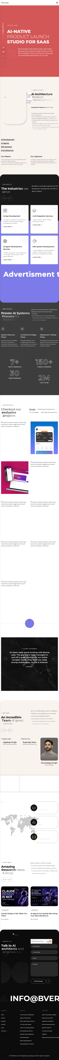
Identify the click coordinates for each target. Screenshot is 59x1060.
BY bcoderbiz (4, 919)
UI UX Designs (34, 412)
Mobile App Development (46, 409)
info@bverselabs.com (3, 27)
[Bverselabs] (5, 3)
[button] (3, 198)
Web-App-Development (49, 412)
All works (32, 409)
